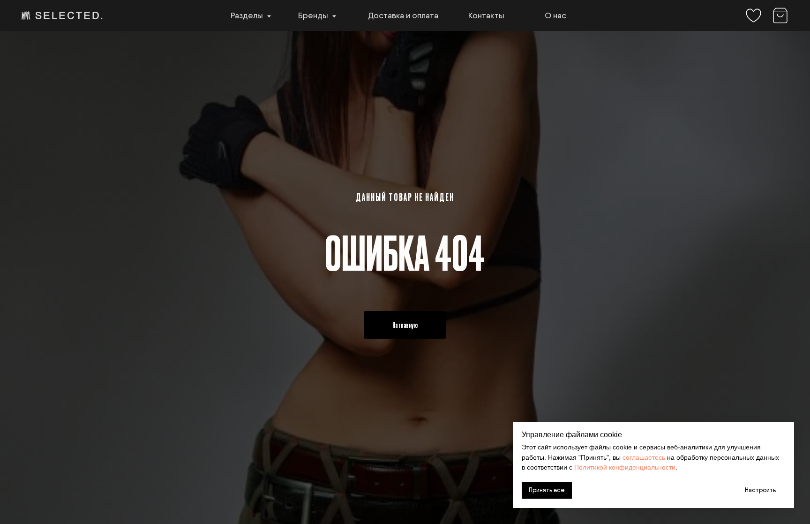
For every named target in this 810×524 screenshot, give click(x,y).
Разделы (247, 15)
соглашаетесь (643, 457)
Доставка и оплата (403, 15)
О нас (555, 15)
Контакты (486, 15)
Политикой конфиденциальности (624, 467)
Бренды (313, 15)
